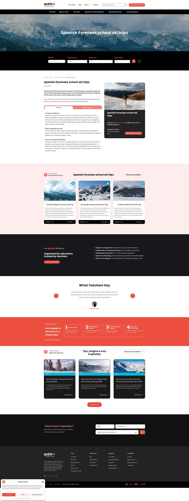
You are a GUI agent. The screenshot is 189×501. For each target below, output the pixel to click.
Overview (58, 107)
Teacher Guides (93, 454)
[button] (43, 482)
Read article (68, 389)
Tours (50, 77)
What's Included (87, 107)
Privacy (45, 478)
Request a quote (135, 133)
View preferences (37, 494)
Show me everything (133, 175)
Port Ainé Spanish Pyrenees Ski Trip (59, 205)
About (86, 5)
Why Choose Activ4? (52, 262)
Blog (79, 5)
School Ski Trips (59, 77)
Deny (23, 494)
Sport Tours (74, 454)
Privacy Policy (27, 498)
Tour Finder (72, 5)
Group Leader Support (114, 454)
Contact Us (111, 457)
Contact (95, 5)
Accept (9, 494)
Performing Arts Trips (76, 465)
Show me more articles (132, 346)
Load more (93, 399)
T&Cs (51, 478)
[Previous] (56, 294)
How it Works (93, 457)
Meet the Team (131, 454)
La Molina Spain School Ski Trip (129, 205)
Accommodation (94, 460)
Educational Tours (75, 457)
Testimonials (130, 460)
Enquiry (54, 323)
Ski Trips (73, 460)
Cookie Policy (57, 478)
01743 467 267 (120, 123)
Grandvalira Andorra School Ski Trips (94, 205)
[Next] (132, 294)
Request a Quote (137, 5)
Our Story (129, 451)
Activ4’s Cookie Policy (19, 498)
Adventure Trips (74, 462)
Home (45, 77)
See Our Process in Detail (52, 334)
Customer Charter (113, 462)
